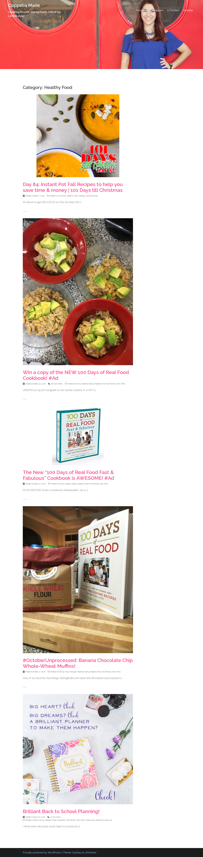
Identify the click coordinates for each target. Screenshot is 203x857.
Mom (123, 384)
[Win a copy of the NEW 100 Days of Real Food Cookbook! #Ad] (78, 291)
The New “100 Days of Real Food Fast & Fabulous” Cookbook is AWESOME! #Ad (68, 475)
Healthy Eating (88, 384)
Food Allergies (71, 672)
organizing (90, 820)
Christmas (62, 196)
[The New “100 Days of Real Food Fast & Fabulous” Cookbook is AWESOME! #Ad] (78, 435)
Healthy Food (72, 196)
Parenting (100, 820)
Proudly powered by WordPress (42, 852)
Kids (118, 384)
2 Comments (55, 817)
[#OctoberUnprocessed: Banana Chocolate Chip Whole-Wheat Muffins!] (78, 579)
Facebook (141, 10)
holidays (81, 196)
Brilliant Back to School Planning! (61, 811)
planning (108, 820)
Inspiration (61, 820)
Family (78, 384)
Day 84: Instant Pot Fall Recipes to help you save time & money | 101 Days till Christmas (73, 187)
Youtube (188, 10)
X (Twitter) (173, 10)
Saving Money (92, 196)
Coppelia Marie (24, 5)
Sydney (76, 852)
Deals (35, 820)
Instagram (157, 10)
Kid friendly (111, 384)
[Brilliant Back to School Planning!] (78, 748)
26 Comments (57, 384)
